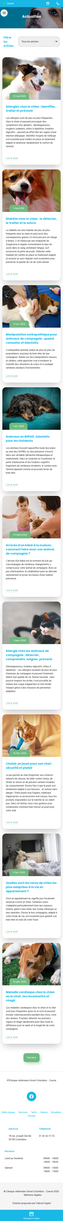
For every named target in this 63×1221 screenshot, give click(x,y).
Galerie (44, 1112)
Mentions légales (33, 1195)
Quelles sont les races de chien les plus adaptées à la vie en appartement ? (31, 887)
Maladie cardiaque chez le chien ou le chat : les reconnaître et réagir (30, 996)
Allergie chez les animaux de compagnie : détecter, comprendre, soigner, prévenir (29, 655)
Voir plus (31, 1057)
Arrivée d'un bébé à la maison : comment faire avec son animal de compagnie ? (30, 549)
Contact (31, 1115)
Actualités (56, 1112)
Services (23, 1112)
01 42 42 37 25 (47, 1136)
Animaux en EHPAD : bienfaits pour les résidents (28, 439)
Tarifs (34, 1112)
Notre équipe (8, 1112)
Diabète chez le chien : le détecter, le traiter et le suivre (31, 221)
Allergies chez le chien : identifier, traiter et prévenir (31, 108)
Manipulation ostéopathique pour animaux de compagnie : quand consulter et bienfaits (31, 338)
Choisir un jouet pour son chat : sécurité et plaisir (29, 766)
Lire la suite (12, 158)
